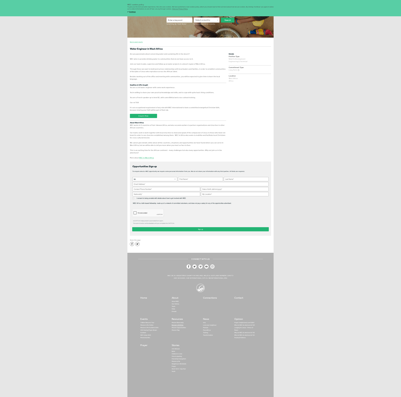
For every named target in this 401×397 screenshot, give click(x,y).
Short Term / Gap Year (179, 369)
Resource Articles (177, 325)
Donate (174, 311)
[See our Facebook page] (189, 266)
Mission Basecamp (178, 322)
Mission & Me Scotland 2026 (149, 327)
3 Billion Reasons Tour (147, 322)
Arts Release (176, 349)
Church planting (177, 356)
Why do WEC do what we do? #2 (244, 332)
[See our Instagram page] (212, 266)
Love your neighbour (209, 325)
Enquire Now (143, 116)
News (206, 319)
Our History (175, 304)
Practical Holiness (240, 338)
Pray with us (207, 330)
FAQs (173, 309)
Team (173, 306)
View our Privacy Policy (180, 9)
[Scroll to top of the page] (200, 288)
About (175, 297)
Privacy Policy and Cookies (237, 387)
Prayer (143, 345)
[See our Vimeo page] (200, 266)
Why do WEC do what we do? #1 (244, 335)
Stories (175, 345)
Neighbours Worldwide (179, 364)
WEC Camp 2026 (145, 335)
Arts (204, 322)
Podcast (205, 327)
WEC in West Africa (146, 158)
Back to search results (136, 42)
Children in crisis (177, 354)
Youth (173, 371)
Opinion (238, 319)
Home (143, 297)
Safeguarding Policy (254, 387)
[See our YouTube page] (206, 266)
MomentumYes (145, 338)
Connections (210, 297)
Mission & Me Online (146, 325)
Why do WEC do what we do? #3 (244, 325)
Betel (173, 351)
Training (205, 332)
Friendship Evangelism (179, 359)
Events (144, 319)
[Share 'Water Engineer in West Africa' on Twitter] (137, 244)
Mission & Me (176, 361)
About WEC (175, 301)
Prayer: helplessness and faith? (244, 322)
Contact (238, 297)
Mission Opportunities (179, 327)
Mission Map (176, 330)
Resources (177, 319)
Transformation (208, 335)
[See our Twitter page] (194, 266)
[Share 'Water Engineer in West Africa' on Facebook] (132, 244)
